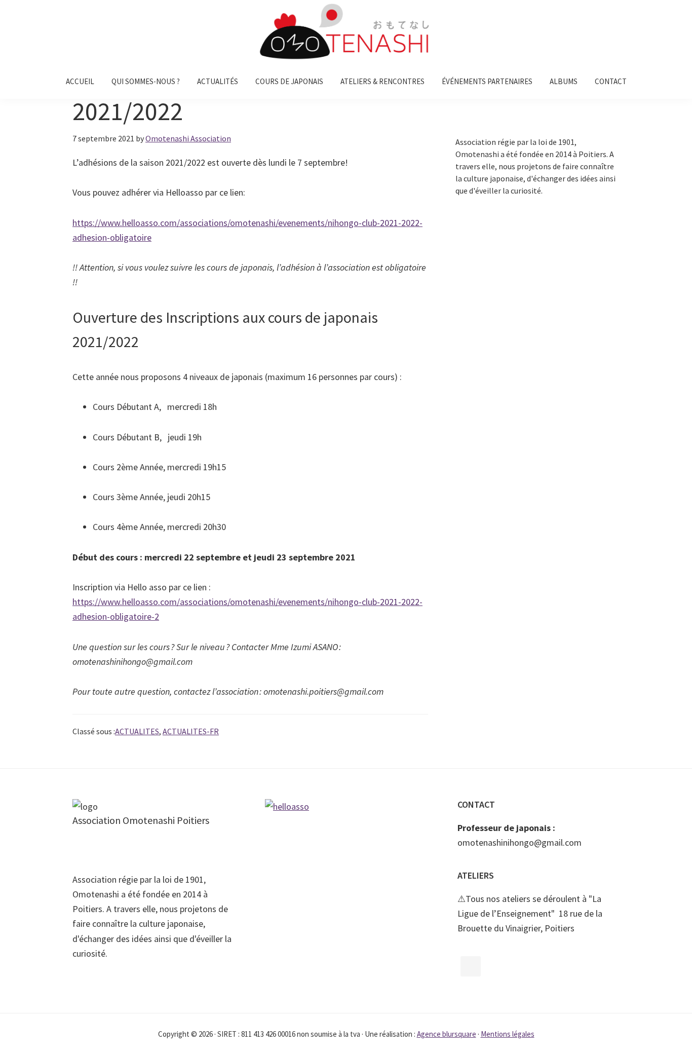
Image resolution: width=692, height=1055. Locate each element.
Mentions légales (507, 1034)
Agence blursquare (446, 1034)
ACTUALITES (137, 731)
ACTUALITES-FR (191, 731)
